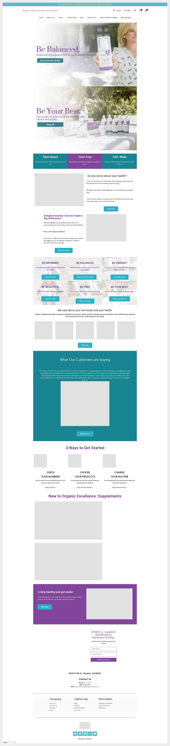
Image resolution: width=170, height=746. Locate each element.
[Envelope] (95, 733)
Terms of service (104, 705)
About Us (53, 703)
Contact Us (53, 705)
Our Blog (52, 708)
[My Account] (135, 10)
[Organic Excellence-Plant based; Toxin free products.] (40, 10)
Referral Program (79, 708)
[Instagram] (90, 733)
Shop (51, 710)
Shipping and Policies (105, 703)
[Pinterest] (85, 733)
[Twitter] (80, 733)
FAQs (75, 703)
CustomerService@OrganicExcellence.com (87, 686)
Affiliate (77, 705)
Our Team (77, 710)
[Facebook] (75, 733)
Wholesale (102, 708)
